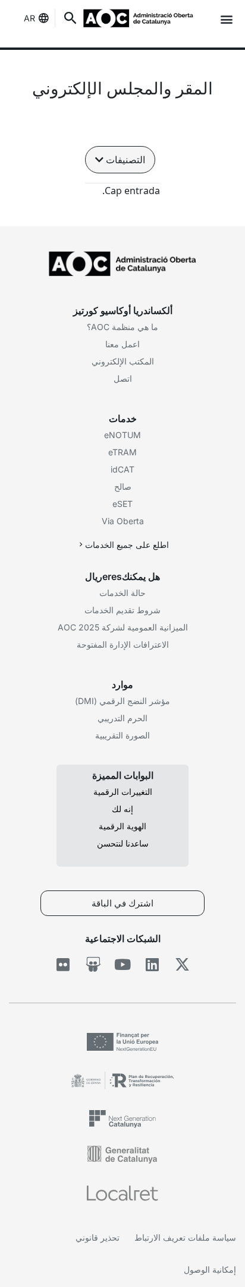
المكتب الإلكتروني (123, 361)
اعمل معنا (122, 344)
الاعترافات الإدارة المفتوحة (123, 644)
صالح (122, 486)
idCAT (122, 469)
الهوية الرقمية (122, 826)
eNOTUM (122, 435)
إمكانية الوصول (210, 1269)
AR (29, 18)
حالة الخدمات (122, 593)
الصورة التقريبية (122, 735)
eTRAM (122, 452)
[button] (226, 18)
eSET (122, 504)
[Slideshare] (93, 964)
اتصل (123, 378)
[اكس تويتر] (182, 964)
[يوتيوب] (122, 964)
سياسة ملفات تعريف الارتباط (185, 1237)
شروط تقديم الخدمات (122, 610)
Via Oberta (123, 521)
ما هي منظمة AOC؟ (122, 327)
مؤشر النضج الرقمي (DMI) (122, 701)
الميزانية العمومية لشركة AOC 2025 (123, 627)
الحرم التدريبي (122, 718)
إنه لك (122, 809)
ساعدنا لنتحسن (123, 843)
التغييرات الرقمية (122, 792)
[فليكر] (63, 964)
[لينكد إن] (152, 964)
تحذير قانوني (98, 1237)
